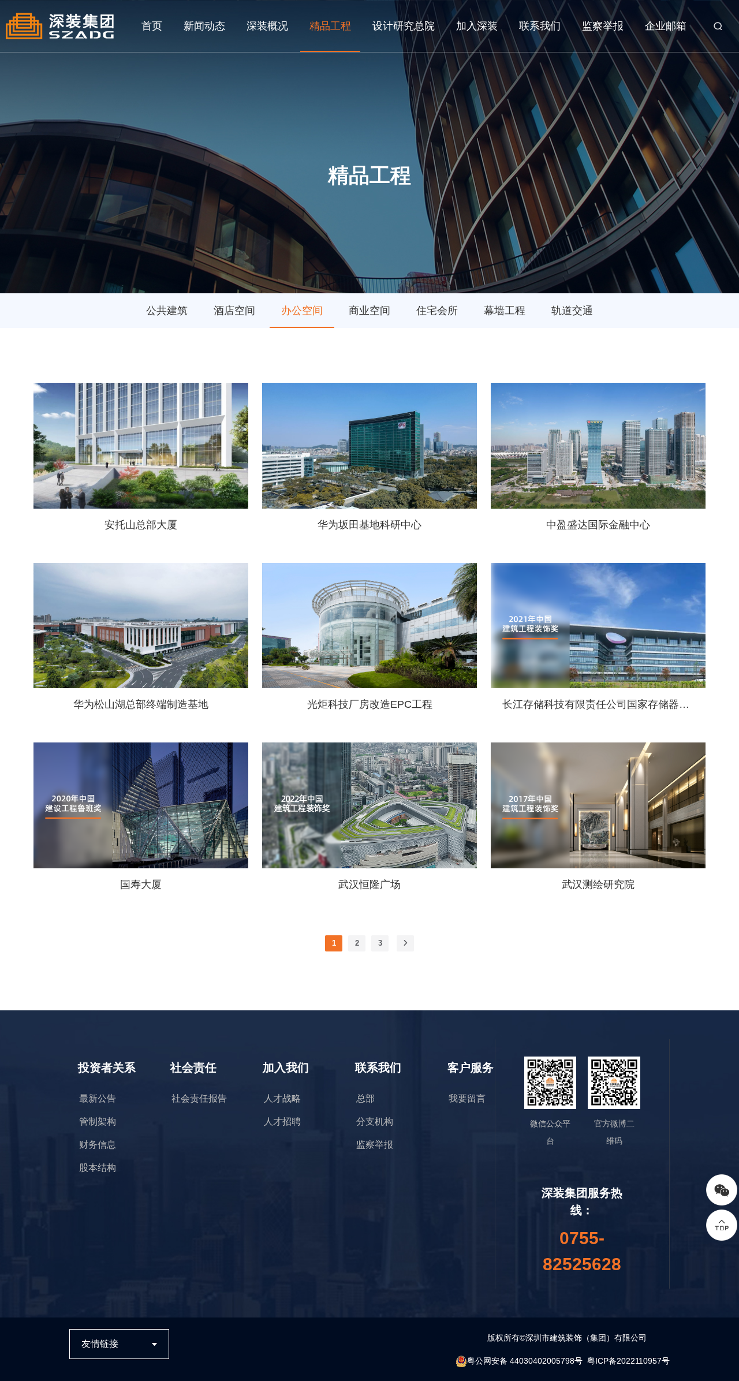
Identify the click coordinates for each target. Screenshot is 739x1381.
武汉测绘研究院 (598, 884)
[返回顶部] (721, 1225)
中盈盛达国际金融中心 (598, 525)
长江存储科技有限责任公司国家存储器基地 (598, 704)
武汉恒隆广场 (369, 884)
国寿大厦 (141, 884)
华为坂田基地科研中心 (369, 525)
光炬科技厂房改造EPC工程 (369, 704)
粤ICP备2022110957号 (628, 1360)
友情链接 (99, 1344)
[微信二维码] (721, 1189)
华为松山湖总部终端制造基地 (140, 704)
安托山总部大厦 (140, 525)
